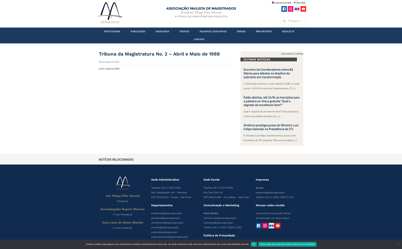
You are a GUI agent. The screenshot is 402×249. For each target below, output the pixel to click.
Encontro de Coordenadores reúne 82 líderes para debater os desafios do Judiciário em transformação (268, 73)
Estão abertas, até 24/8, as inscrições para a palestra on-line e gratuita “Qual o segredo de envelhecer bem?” (272, 101)
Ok (254, 244)
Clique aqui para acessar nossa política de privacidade (287, 244)
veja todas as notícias (292, 53)
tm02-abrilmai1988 (109, 68)
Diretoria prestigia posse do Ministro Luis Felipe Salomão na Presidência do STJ (271, 127)
